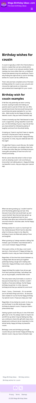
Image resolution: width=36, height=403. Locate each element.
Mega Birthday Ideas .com (21, 2)
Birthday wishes (24, 377)
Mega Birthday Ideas (9, 377)
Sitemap (24, 394)
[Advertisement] (18, 33)
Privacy (11, 394)
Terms (18, 394)
